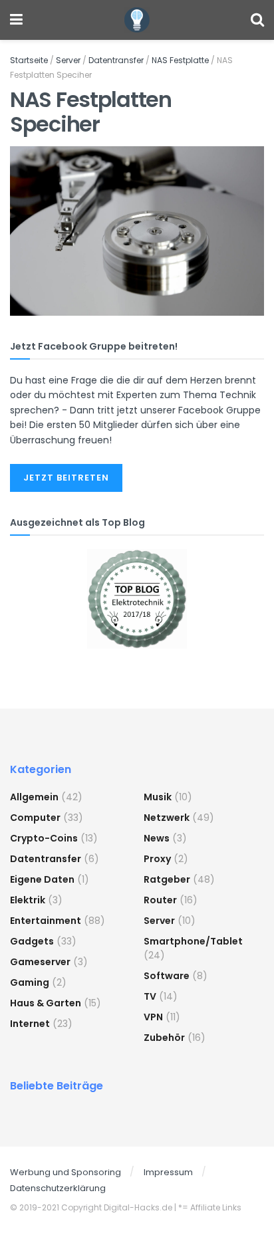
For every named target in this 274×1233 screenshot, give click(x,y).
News (157, 838)
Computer (35, 817)
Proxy (157, 858)
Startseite (29, 60)
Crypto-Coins (44, 838)
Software (167, 975)
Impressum (168, 1172)
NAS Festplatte (180, 60)
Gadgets (32, 941)
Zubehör (164, 1037)
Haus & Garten (45, 1003)
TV (150, 996)
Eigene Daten (42, 879)
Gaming (29, 982)
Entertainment (45, 920)
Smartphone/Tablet (193, 941)
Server (68, 60)
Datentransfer (116, 60)
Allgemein (34, 797)
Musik (158, 797)
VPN (153, 1017)
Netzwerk (167, 817)
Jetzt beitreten (66, 477)
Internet (30, 1023)
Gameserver (40, 961)
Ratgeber (167, 879)
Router (160, 900)
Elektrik (27, 900)
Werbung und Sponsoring (65, 1172)
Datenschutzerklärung (58, 1188)
